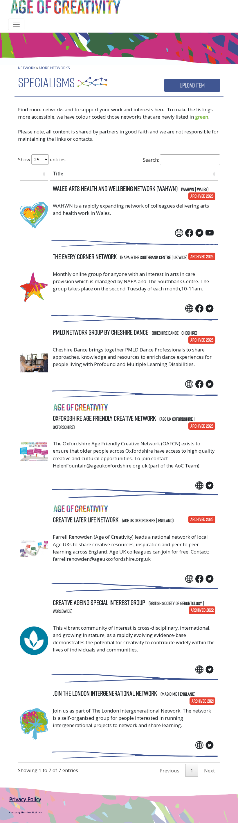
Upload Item (192, 85)
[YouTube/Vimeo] (209, 232)
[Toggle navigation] (16, 24)
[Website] (179, 232)
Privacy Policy (25, 799)
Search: (151, 159)
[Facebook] (189, 232)
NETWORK (26, 67)
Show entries (42, 159)
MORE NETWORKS (54, 67)
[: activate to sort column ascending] (34, 173)
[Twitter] (199, 232)
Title (58, 173)
